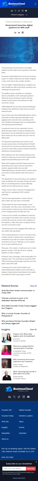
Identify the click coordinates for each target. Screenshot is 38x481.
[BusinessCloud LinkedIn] (12, 11)
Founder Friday (7, 416)
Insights (5, 427)
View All (33, 286)
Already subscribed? (19, 478)
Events (21, 427)
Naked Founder (25, 410)
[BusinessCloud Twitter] (15, 11)
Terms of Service (12, 474)
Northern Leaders (26, 416)
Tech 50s (5, 422)
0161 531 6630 (7, 457)
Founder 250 (6, 410)
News (21, 422)
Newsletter (6, 433)
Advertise (22, 433)
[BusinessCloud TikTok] (19, 11)
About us (5, 439)
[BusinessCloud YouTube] (26, 11)
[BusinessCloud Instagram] (22, 11)
